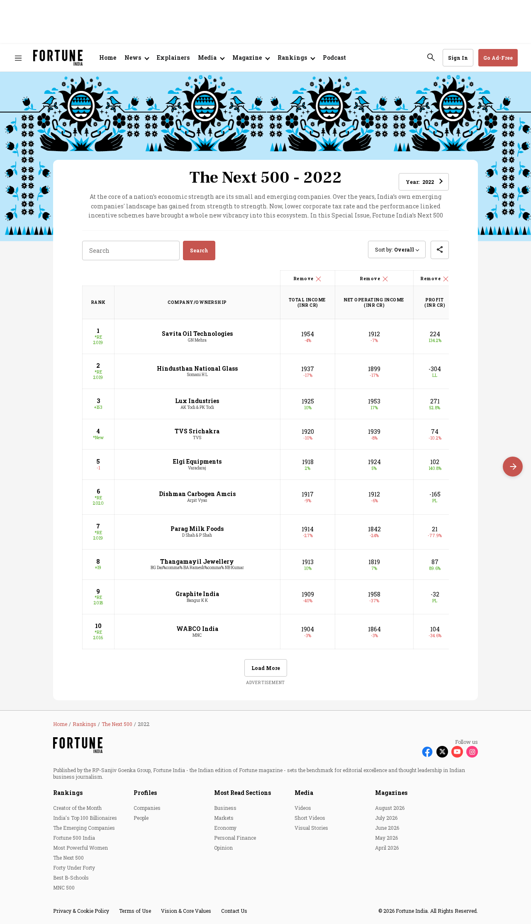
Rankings (68, 793)
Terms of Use (135, 910)
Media (304, 793)
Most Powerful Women (80, 847)
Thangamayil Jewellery (197, 561)
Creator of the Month (77, 807)
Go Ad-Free (498, 57)
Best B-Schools (71, 877)
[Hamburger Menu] (18, 58)
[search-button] (431, 57)
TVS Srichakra (197, 431)
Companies (147, 807)
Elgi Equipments (197, 461)
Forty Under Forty (74, 867)
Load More (265, 668)
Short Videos (310, 817)
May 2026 (386, 837)
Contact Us (234, 910)
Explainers (173, 57)
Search (199, 250)
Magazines (391, 793)
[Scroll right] (513, 467)
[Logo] (58, 58)
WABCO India (197, 629)
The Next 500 (68, 857)
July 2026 (386, 817)
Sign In (458, 57)
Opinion (223, 847)
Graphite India (197, 594)
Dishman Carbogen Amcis (197, 494)
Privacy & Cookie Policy (81, 910)
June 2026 (387, 827)
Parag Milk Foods (197, 529)
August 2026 (389, 807)
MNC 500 (64, 887)
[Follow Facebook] (427, 752)
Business (225, 807)
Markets (224, 817)
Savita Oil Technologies (197, 333)
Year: (420, 181)
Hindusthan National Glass (197, 368)
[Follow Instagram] (472, 752)
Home (107, 57)
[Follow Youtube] (457, 752)
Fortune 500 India (74, 837)
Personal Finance (235, 837)
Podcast (334, 57)
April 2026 (387, 847)
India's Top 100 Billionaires (85, 817)
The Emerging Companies (84, 827)
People (141, 817)
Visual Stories (311, 827)
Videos (303, 807)
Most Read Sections (242, 793)
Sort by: (394, 249)
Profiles (145, 793)
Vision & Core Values (186, 910)
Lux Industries (197, 401)
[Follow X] (442, 752)
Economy (225, 827)
